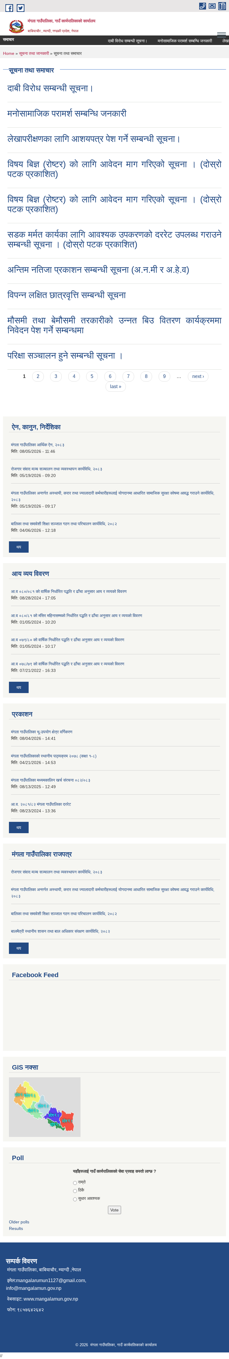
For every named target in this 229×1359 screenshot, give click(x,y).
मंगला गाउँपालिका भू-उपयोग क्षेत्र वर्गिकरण (41, 731)
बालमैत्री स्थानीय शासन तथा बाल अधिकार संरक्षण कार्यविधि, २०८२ (60, 931)
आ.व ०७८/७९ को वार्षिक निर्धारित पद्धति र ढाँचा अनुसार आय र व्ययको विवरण (67, 663)
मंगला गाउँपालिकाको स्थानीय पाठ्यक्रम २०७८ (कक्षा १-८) (54, 756)
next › (198, 376)
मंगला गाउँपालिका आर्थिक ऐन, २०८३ (37, 444)
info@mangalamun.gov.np (33, 1288)
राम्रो (82, 1182)
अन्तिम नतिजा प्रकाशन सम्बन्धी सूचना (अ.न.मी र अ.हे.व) (98, 270)
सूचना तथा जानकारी (34, 53)
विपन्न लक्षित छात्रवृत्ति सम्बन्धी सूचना (66, 295)
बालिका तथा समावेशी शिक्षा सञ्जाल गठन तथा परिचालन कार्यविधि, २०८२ (64, 523)
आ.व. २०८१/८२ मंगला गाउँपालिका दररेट (41, 804)
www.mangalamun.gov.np (51, 1298)
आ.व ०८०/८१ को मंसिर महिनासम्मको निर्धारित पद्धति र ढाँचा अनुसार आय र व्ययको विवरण (76, 615)
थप (18, 547)
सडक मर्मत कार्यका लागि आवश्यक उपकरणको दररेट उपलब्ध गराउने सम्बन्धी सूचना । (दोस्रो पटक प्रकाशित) (114, 239)
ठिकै (81, 1190)
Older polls (19, 1221)
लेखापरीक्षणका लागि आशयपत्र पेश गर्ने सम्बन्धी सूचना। (94, 139)
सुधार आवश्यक (89, 1198)
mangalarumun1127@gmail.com (50, 1280)
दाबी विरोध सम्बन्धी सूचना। (122, 40)
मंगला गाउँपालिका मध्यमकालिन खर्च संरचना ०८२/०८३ (50, 780)
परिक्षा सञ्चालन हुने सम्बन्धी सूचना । (65, 355)
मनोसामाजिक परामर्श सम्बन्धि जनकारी (179, 40)
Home (8, 53)
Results (16, 1228)
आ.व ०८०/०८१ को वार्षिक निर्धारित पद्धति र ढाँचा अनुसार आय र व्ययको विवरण (69, 591)
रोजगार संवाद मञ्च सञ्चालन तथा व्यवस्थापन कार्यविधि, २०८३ (56, 469)
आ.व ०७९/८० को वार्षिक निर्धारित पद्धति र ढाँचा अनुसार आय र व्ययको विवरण (67, 639)
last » (115, 386)
